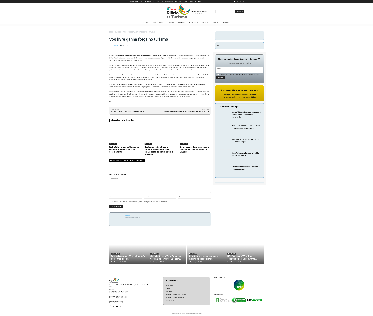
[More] (256, 35)
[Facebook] (234, 1)
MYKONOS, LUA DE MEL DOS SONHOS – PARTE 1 (128, 111)
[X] (243, 1)
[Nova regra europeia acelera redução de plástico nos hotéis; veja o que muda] (224, 129)
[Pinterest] (247, 35)
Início (111, 32)
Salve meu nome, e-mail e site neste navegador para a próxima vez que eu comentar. (139, 202)
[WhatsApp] (251, 35)
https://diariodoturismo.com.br (132, 217)
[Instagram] (237, 1)
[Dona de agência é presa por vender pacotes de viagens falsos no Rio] (224, 143)
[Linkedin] (240, 1)
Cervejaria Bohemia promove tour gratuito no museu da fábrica (186, 111)
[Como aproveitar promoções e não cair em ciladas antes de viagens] (195, 134)
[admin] (111, 46)
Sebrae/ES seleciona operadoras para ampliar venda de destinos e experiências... (246, 114)
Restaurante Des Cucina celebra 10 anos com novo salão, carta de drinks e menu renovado (159, 150)
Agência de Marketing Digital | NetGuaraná (191, 313)
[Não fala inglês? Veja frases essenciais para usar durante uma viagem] (244, 248)
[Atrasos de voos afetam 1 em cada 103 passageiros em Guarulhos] (224, 170)
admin (116, 45)
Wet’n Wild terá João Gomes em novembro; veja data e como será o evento (124, 149)
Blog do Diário (121, 32)
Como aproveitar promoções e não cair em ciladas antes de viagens (194, 149)
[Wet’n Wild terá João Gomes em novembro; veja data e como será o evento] (124, 134)
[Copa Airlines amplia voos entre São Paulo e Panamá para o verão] (224, 156)
